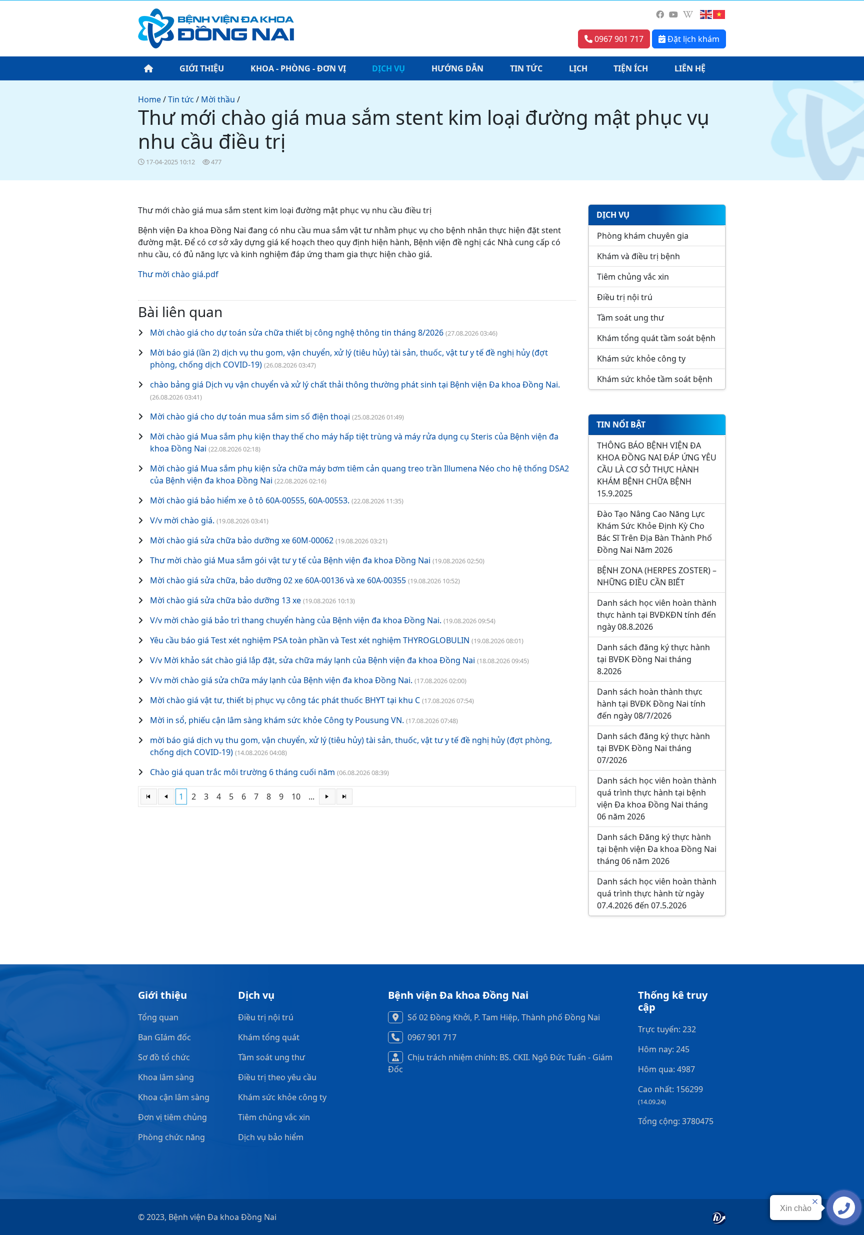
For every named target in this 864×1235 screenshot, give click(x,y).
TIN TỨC (526, 68)
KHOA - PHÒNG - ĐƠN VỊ (298, 68)
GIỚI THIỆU (202, 68)
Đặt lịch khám (693, 38)
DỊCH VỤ (388, 68)
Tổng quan (158, 1017)
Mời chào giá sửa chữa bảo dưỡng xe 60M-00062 (242, 540)
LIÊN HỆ (690, 68)
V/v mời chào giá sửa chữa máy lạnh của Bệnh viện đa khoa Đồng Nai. (281, 680)
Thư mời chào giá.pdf (178, 274)
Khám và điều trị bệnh (638, 256)
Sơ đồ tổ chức (164, 1057)
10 (296, 796)
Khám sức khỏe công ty (641, 358)
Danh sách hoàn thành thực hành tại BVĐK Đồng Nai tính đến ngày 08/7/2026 (651, 703)
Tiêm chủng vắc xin (633, 276)
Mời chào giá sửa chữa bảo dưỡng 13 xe (226, 600)
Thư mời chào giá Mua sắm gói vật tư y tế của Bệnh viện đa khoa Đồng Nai (291, 560)
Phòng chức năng (171, 1137)
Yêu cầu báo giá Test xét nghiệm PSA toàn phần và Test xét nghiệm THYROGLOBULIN (311, 640)
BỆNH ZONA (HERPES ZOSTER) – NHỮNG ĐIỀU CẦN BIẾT (656, 576)
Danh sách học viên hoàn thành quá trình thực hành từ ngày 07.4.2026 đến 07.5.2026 (656, 893)
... (311, 796)
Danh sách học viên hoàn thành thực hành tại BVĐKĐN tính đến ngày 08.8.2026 (656, 614)
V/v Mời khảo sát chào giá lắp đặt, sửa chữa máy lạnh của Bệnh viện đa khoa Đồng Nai (312, 660)
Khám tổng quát (269, 1037)
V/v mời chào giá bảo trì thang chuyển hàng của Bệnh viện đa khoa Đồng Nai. (296, 620)
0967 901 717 (618, 38)
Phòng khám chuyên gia (642, 235)
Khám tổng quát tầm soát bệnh (656, 338)
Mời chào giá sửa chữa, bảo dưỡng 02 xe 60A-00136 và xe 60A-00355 (278, 580)
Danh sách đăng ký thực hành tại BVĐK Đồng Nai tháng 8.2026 (653, 659)
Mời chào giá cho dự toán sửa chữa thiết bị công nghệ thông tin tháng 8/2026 (297, 332)
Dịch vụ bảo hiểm (271, 1137)
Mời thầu (218, 99)
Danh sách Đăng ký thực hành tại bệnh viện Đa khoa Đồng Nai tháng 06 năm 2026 (656, 848)
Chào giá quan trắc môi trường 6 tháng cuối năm (242, 772)
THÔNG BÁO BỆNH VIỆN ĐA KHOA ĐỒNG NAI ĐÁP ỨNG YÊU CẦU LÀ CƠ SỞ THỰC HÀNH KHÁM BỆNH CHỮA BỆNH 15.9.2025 (656, 469)
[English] (706, 14)
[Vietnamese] (719, 14)
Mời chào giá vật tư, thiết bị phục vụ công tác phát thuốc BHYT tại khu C (285, 700)
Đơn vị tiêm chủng (172, 1117)
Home (149, 99)
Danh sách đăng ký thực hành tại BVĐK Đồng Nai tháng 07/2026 (653, 748)
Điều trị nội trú (624, 297)
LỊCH (578, 68)
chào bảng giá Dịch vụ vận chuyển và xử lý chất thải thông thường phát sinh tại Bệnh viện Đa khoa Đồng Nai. (355, 384)
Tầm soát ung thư (630, 317)
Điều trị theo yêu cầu (277, 1077)
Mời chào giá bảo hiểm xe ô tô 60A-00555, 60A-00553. (250, 500)
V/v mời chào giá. (182, 520)
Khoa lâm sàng (166, 1077)
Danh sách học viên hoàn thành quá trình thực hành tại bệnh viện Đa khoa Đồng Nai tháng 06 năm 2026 (656, 798)
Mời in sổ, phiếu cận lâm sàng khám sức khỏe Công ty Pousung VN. (277, 720)
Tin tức (181, 99)
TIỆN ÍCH (631, 68)
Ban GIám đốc (164, 1037)
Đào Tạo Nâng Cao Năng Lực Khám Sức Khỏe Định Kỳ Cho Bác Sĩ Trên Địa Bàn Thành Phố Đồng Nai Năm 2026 (654, 531)
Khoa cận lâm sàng (174, 1097)
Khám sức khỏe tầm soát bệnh (654, 379)
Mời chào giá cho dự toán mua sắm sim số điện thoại (250, 416)
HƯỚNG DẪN (458, 68)
